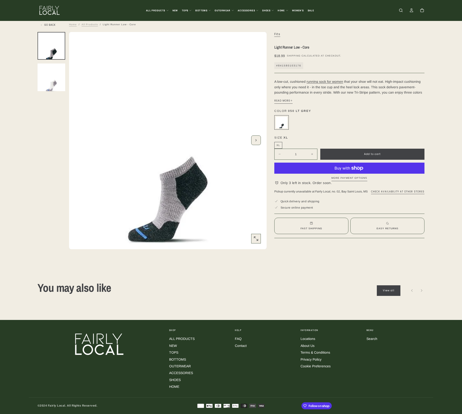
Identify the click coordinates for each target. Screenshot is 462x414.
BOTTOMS (201, 10)
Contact (241, 346)
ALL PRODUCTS (155, 10)
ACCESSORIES (246, 10)
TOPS (185, 10)
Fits (277, 34)
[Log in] (411, 10)
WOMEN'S (298, 10)
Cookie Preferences (316, 366)
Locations (308, 339)
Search (371, 339)
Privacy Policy (311, 359)
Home (73, 24)
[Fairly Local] (99, 344)
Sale (311, 10)
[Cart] (422, 10)
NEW (175, 10)
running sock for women (325, 81)
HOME (281, 10)
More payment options (349, 178)
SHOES (266, 10)
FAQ (238, 339)
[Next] (421, 290)
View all (388, 290)
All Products (90, 24)
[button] (400, 10)
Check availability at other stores (397, 191)
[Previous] (412, 290)
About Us (307, 346)
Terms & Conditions (315, 352)
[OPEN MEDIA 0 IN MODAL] (256, 239)
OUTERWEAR (223, 10)
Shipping (294, 55)
